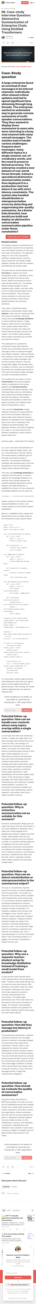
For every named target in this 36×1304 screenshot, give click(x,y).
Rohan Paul (9, 36)
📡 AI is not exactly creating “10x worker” (13, 1235)
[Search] (32, 1210)
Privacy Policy (24, 1293)
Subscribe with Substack (19, 1285)
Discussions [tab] (16, 1210)
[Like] (3, 43)
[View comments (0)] (8, 43)
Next (29, 1173)
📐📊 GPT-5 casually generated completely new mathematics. (12, 1218)
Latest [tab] (9, 1210)
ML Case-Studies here (22, 67)
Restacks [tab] (14, 1187)
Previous (7, 1173)
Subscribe (25, 3)
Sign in (32, 3)
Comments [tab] (6, 1187)
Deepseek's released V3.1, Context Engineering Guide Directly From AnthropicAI (13, 1224)
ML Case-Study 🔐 (8, 8)
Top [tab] (4, 1210)
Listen (32, 37)
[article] (18, 1222)
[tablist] (10, 1187)
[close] (30, 1246)
